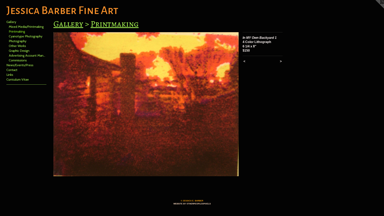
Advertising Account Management (27, 55)
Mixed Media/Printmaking (26, 27)
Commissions (18, 60)
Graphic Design (19, 51)
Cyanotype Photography (25, 36)
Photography (17, 41)
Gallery (11, 22)
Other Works (17, 46)
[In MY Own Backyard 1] (146, 104)
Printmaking (17, 31)
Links (9, 75)
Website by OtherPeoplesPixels (192, 204)
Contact (11, 70)
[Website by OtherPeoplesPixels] (376, 8)
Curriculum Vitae (17, 79)
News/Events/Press (19, 65)
